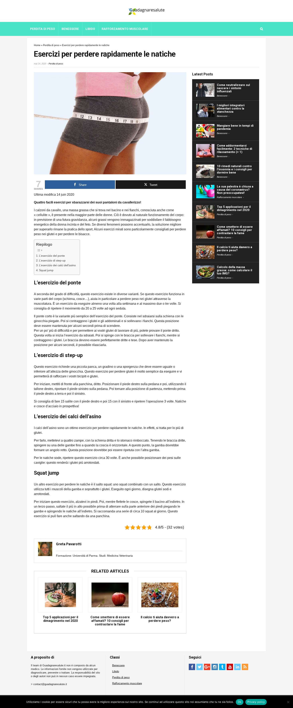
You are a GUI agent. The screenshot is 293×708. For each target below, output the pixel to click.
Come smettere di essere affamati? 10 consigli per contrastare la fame (110, 620)
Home (37, 45)
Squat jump (46, 270)
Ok (239, 701)
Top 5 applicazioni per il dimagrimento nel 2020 (60, 619)
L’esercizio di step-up (52, 260)
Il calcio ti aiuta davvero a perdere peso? (160, 619)
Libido (90, 29)
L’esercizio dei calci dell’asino (57, 265)
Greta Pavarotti (69, 544)
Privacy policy (256, 701)
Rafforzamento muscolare (125, 29)
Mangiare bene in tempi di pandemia (235, 127)
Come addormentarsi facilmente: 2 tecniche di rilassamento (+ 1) (234, 149)
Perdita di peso (42, 29)
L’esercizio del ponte (52, 255)
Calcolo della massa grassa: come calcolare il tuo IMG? (234, 270)
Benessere (70, 29)
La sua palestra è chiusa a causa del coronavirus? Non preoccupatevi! (235, 190)
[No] (288, 702)
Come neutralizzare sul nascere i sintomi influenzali (233, 88)
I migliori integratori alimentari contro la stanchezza (231, 108)
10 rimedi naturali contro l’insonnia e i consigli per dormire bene (234, 169)
